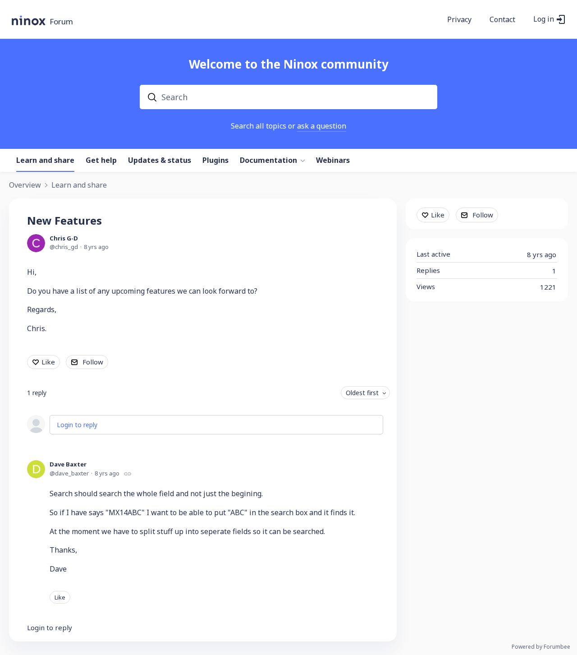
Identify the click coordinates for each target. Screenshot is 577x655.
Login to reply (77, 424)
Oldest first (362, 392)
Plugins (215, 160)
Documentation (268, 160)
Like (48, 361)
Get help (101, 160)
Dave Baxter (68, 464)
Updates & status (159, 160)
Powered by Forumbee (541, 647)
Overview (25, 185)
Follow (92, 361)
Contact (502, 19)
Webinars (333, 160)
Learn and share (45, 160)
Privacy (459, 19)
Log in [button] (543, 19)
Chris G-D (64, 238)
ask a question (321, 126)
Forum (61, 22)
